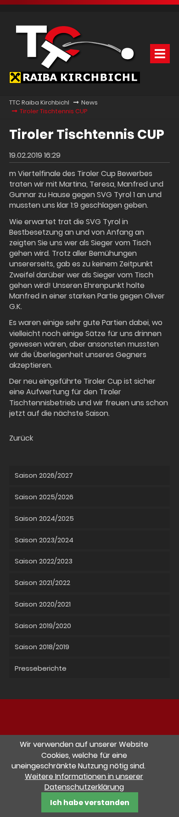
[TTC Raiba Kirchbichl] (74, 81)
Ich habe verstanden (89, 802)
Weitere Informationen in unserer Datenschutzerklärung (84, 781)
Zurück (21, 438)
